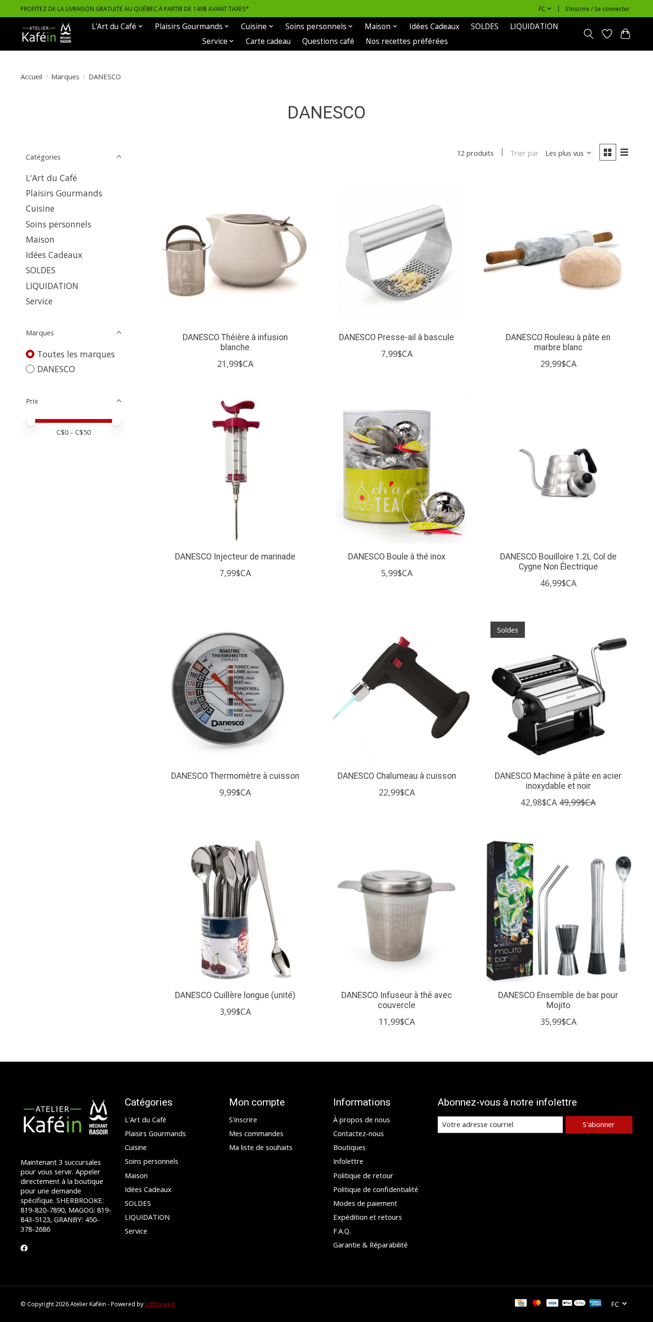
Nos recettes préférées (407, 41)
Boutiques (349, 1147)
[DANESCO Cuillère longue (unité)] (235, 908)
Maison (40, 239)
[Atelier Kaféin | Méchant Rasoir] (47, 34)
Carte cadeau (268, 41)
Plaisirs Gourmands (64, 193)
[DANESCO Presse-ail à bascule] (396, 250)
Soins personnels (58, 224)
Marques (65, 76)
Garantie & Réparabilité (370, 1244)
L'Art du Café (51, 177)
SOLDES (485, 26)
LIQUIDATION (534, 26)
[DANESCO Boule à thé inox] (396, 470)
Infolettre (348, 1161)
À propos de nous (361, 1119)
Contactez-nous (358, 1133)
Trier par (524, 153)
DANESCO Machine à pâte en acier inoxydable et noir (558, 781)
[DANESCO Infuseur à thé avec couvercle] (396, 908)
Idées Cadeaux (434, 26)
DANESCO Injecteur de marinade (235, 556)
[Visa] (552, 1304)
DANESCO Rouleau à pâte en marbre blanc (558, 342)
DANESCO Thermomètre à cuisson (235, 776)
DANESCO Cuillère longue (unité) (235, 995)
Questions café (328, 41)
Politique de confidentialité (375, 1189)
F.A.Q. (342, 1231)
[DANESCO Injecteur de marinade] (235, 470)
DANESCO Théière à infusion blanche (235, 342)
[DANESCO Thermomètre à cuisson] (235, 689)
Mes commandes (256, 1133)
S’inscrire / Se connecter (597, 9)
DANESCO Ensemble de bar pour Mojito (558, 1000)
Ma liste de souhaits (261, 1147)
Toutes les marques (76, 354)
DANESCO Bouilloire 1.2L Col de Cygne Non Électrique (558, 561)
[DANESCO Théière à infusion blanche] (235, 250)
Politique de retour (363, 1175)
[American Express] (595, 1304)
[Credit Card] (521, 1304)
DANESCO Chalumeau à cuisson (396, 776)
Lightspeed (160, 1304)
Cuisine (40, 208)
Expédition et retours (367, 1217)
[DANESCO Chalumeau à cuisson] (396, 689)
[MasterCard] (537, 1304)
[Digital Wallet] (574, 1304)
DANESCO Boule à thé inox (397, 556)
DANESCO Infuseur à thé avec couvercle (396, 1000)
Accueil (31, 76)
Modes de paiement (365, 1203)
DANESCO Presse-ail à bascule (396, 337)
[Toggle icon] (589, 34)
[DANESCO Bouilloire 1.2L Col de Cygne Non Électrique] (558, 470)
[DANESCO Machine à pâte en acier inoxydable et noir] (558, 689)
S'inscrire (243, 1119)
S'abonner (599, 1124)
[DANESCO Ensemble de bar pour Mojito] (558, 908)
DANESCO (56, 369)
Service (39, 301)
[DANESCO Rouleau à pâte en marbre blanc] (558, 250)
